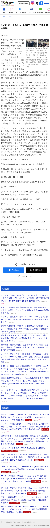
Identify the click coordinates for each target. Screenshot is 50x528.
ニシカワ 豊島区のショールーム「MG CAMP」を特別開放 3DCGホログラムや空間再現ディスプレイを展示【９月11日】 (24, 319)
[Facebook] (41, 3)
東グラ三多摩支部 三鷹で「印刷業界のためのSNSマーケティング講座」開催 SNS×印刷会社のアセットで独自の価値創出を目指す (24, 329)
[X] (37, 3)
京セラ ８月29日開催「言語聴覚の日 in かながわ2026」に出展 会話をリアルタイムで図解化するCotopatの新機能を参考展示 (25, 310)
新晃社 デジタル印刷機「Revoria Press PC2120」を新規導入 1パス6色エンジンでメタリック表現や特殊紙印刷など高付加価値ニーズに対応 (24, 509)
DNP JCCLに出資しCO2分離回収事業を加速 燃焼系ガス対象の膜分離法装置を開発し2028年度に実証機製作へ (24, 469)
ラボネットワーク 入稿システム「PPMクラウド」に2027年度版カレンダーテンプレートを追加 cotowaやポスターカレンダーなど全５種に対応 (25, 417)
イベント (11, 16)
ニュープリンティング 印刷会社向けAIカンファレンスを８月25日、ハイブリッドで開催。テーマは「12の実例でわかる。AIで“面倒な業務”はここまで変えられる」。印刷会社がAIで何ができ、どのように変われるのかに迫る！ (25, 395)
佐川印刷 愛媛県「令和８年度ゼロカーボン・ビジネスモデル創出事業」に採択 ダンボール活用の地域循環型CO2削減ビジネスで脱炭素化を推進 (24, 490)
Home (3, 16)
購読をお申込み (24, 3)
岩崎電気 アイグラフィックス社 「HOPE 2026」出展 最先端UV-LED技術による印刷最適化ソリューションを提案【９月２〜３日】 (24, 338)
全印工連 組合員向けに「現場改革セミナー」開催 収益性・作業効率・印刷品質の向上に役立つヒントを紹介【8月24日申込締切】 (24, 347)
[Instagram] (32, 3)
